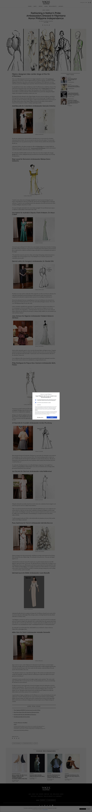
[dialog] (46, 406)
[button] (46, 405)
